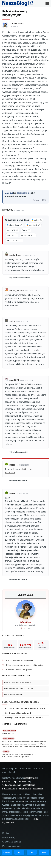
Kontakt (5, 833)
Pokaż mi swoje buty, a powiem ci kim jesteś (24, 665)
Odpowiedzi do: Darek (17, 481)
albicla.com (38, 788)
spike (12, 321)
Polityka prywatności (11, 846)
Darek (26, 230)
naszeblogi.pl (28, 785)
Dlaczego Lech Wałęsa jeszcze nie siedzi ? (24, 718)
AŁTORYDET (28, 235)
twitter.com (27, 469)
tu (23, 801)
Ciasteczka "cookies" (12, 842)
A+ (19, 852)
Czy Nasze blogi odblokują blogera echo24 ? (25, 708)
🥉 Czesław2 (33, 225)
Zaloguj (9, 193)
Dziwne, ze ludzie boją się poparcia (17, 682)
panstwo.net (24, 781)
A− (32, 852)
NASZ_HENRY (14, 240)
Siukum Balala (17, 24)
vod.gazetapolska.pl (11, 785)
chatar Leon (15, 255)
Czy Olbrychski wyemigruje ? (18, 713)
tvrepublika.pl (25, 788)
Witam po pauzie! (9, 733)
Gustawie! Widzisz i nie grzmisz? (19, 670)
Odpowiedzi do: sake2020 (18, 452)
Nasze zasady (9, 837)
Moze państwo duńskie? (13, 694)
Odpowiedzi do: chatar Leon (19, 278)
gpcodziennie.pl (9, 788)
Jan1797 (12, 235)
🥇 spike (37, 220)
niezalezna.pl (30, 778)
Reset (44, 852)
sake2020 (12, 230)
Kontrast (6, 852)
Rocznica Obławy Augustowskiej (19, 660)
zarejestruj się (24, 193)
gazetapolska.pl (9, 781)
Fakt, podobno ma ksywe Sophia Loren (19, 688)
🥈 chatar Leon (14, 225)
